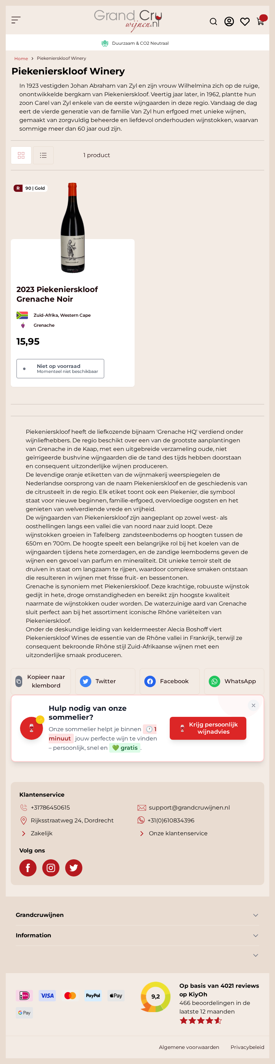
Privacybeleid (247, 1047)
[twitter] (73, 867)
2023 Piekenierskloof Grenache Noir (57, 294)
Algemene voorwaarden (189, 1047)
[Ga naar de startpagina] (128, 21)
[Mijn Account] (229, 21)
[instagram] (50, 867)
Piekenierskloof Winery (61, 58)
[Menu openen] (15, 20)
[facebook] (28, 867)
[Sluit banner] (253, 705)
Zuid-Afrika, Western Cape (62, 315)
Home (21, 58)
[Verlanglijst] (245, 21)
